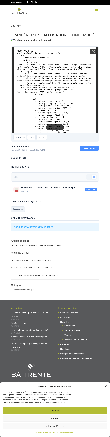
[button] (105, 386)
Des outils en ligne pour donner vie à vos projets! (36, 246)
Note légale (65, 349)
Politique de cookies (43, 433)
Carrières (64, 344)
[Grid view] (89, 177)
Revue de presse (72, 330)
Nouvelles (64, 322)
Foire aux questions (69, 313)
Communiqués (71, 326)
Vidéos (67, 335)
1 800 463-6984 (17, 3)
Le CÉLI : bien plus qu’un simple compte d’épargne (35, 275)
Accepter (55, 410)
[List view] (94, 177)
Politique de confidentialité (63, 433)
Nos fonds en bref (20, 253)
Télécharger (89, 148)
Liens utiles (65, 317)
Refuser (55, 418)
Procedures (18, 209)
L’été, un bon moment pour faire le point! (31, 260)
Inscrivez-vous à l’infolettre (76, 340)
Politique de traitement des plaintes (76, 358)
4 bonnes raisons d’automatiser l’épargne (31, 268)
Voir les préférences (55, 426)
